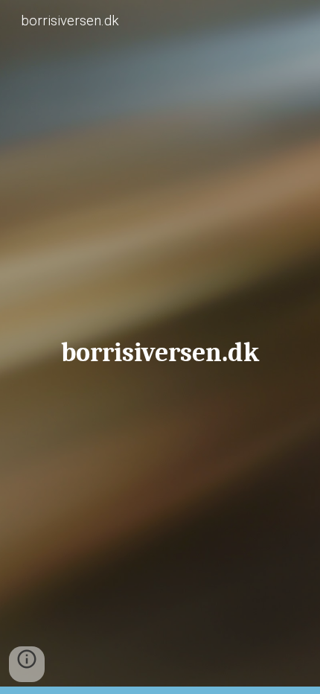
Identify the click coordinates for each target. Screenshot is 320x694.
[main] (160, 347)
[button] (27, 664)
